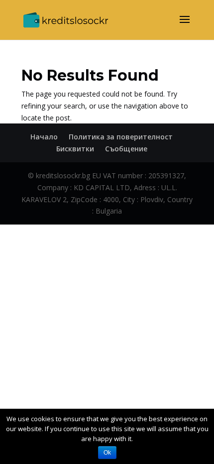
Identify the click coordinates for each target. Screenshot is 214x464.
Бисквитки (75, 148)
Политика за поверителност (121, 136)
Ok (107, 452)
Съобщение (126, 148)
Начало (44, 136)
